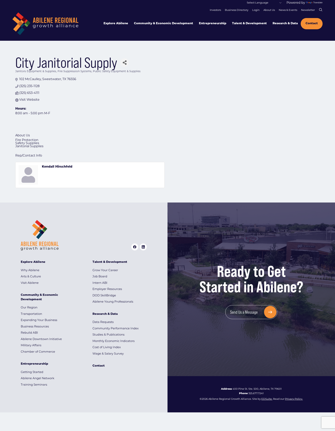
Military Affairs (31, 345)
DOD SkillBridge (104, 295)
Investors (215, 10)
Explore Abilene (116, 23)
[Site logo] (45, 23)
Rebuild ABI (29, 332)
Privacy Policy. (294, 399)
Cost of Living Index (106, 347)
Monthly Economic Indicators (113, 341)
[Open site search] (321, 10)
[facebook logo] (134, 246)
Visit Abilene (30, 283)
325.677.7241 (256, 393)
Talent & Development (249, 23)
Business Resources (35, 326)
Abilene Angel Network (37, 378)
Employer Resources (107, 289)
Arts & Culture (31, 276)
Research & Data (285, 23)
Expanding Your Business (39, 320)
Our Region (29, 307)
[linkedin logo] (143, 246)
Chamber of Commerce (38, 352)
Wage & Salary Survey (108, 353)
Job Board (99, 276)
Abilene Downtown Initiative (41, 339)
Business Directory (236, 10)
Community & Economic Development (163, 23)
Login (256, 10)
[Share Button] (124, 62)
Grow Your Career (105, 270)
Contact (312, 23)
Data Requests (103, 322)
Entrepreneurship (212, 23)
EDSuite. (266, 399)
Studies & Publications (108, 334)
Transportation (31, 314)
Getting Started (32, 372)
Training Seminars (34, 384)
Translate (318, 3)
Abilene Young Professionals (112, 301)
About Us (269, 10)
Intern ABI (99, 283)
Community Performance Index (115, 328)
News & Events (288, 10)
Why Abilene (30, 270)
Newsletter (308, 10)
